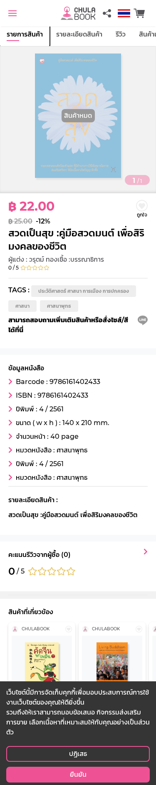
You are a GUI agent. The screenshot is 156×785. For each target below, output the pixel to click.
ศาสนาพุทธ (59, 306)
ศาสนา (22, 306)
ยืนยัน (78, 774)
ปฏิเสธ (78, 754)
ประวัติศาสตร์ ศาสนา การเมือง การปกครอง (83, 291)
